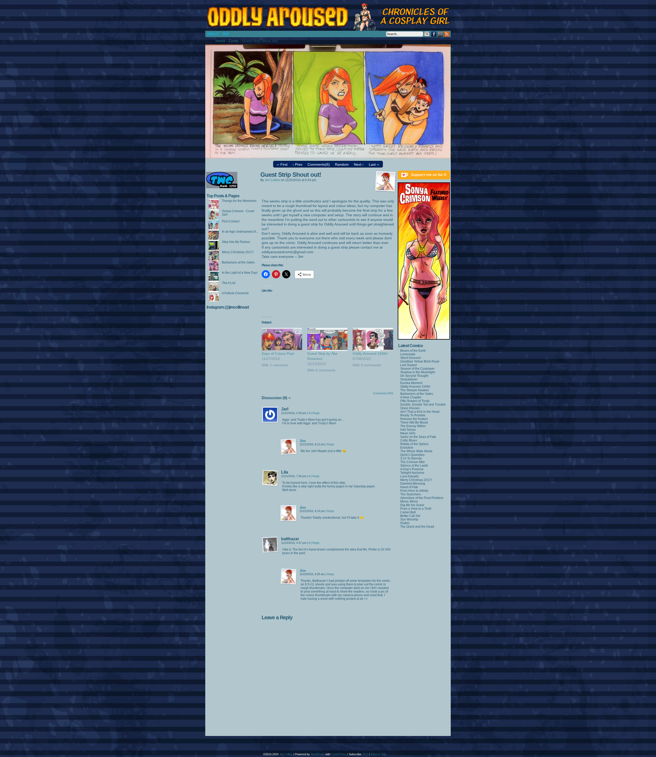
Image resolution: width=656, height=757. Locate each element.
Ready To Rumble (412, 415)
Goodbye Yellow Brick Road (419, 361)
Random (342, 164)
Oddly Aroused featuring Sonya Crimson (329, 17)
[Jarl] (270, 415)
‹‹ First (282, 164)
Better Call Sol (410, 516)
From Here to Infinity (414, 491)
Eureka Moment (411, 383)
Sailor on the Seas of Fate (418, 437)
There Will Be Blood (414, 422)
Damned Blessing (412, 483)
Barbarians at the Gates (238, 262)
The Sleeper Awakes (414, 390)
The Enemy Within (413, 426)
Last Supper (408, 365)
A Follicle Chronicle (235, 293)
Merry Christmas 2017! (237, 252)
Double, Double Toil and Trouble (423, 404)
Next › (359, 164)
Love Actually (409, 476)
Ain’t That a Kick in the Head (419, 412)
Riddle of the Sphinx (414, 444)
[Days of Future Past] (282, 339)
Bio (226, 34)
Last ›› (374, 164)
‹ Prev (297, 164)
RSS (447, 34)
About (213, 34)
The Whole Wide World (416, 451)
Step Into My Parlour (236, 242)
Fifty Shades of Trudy (414, 401)
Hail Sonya (408, 429)
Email (440, 34)
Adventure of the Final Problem (421, 498)
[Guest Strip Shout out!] (328, 157)
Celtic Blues (408, 440)
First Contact (230, 221)
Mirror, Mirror (409, 501)
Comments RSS (383, 393)
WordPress (318, 754)
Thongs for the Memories (239, 201)
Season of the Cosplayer (417, 368)
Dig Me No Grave (412, 505)
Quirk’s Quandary (412, 455)
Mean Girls (407, 433)
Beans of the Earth (413, 350)
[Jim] (289, 454)
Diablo (404, 523)
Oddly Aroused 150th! (370, 353)
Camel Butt (408, 512)
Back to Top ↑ (379, 754)
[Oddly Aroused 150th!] (373, 339)
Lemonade (407, 354)
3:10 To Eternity (411, 458)
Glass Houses (410, 408)
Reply (316, 413)
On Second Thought (414, 376)
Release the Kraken (414, 419)
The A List (228, 283)
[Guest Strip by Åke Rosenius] (327, 339)
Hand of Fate (409, 487)
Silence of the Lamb (414, 465)
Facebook (434, 34)
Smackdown (408, 379)
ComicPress (338, 754)
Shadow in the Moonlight (417, 372)
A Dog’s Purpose (412, 469)
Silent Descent (410, 358)
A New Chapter (410, 397)
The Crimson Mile (412, 462)
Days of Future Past (278, 353)
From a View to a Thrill (415, 508)
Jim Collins (272, 180)
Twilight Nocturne (412, 473)
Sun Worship (409, 519)
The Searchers (410, 494)
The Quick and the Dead (417, 526)
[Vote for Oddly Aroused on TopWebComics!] (221, 187)
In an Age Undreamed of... (240, 231)
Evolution (406, 447)
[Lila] (270, 478)
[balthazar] (270, 545)
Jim (303, 441)
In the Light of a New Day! (240, 272)
